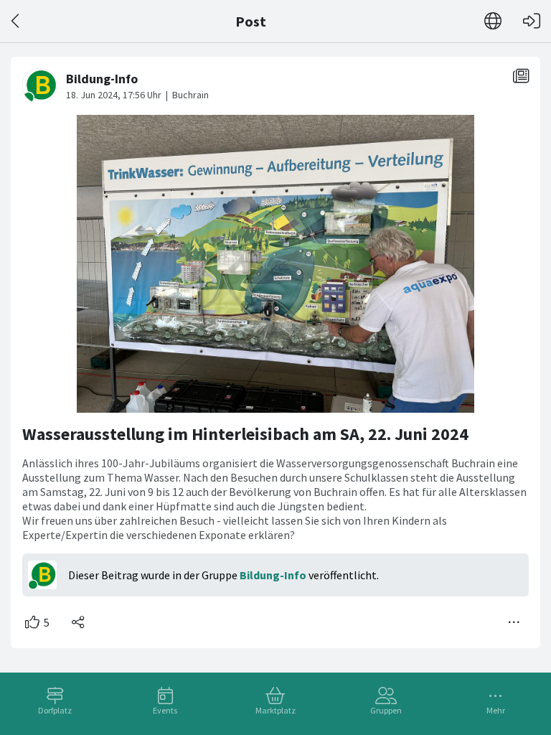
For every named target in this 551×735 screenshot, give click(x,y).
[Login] (531, 21)
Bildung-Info (273, 575)
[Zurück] (16, 21)
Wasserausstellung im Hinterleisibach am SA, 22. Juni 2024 (245, 434)
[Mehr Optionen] (514, 622)
